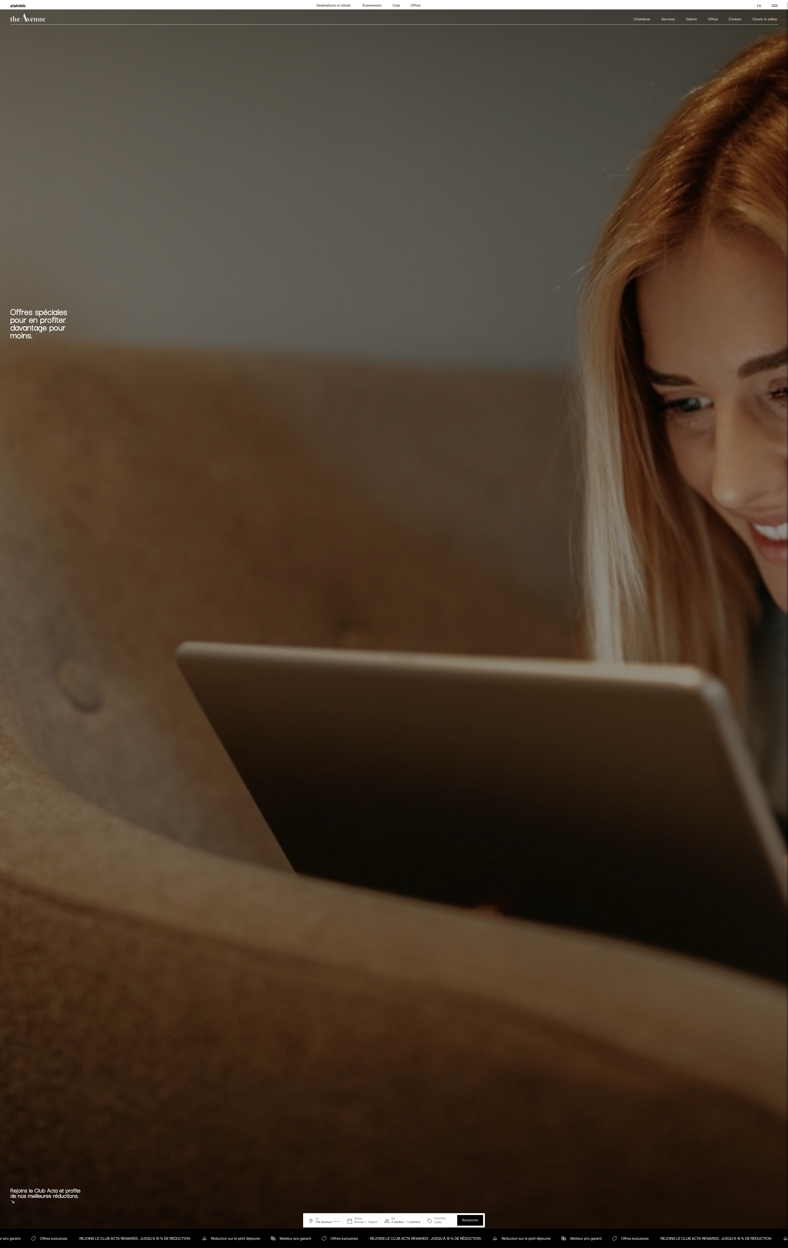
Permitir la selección (394, 666)
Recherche (470, 1220)
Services (668, 19)
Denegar (335, 666)
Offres (415, 5)
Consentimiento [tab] (332, 592)
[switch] (371, 649)
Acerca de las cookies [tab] (455, 592)
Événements (372, 5)
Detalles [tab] (394, 592)
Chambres (642, 19)
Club (396, 5)
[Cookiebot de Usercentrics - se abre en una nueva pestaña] (464, 579)
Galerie (691, 19)
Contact (735, 19)
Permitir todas (453, 666)
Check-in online (764, 19)
